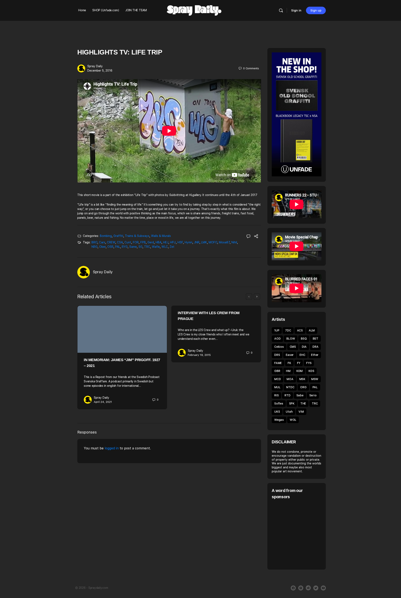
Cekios (279, 346)
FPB (143, 242)
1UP (276, 330)
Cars (102, 242)
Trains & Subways (137, 236)
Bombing (106, 236)
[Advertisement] (307, 534)
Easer (290, 355)
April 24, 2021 (103, 401)
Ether (315, 355)
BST (315, 338)
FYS (308, 363)
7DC (288, 330)
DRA (315, 346)
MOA (290, 379)
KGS (311, 371)
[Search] (281, 10)
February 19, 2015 (199, 355)
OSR (110, 246)
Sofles (278, 403)
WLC (164, 246)
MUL (277, 387)
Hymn (188, 242)
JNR (196, 242)
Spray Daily (95, 66)
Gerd (150, 242)
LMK (204, 242)
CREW (111, 242)
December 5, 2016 (99, 70)
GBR (277, 371)
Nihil (234, 242)
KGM (299, 371)
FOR (136, 242)
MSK (302, 379)
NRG (94, 246)
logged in (112, 448)
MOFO (213, 242)
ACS (300, 330)
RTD (287, 395)
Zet (172, 246)
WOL (293, 419)
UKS (277, 411)
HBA (158, 242)
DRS (277, 355)
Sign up (315, 10)
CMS (293, 346)
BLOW (290, 338)
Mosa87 (224, 242)
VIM (301, 411)
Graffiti (118, 236)
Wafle (156, 246)
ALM (312, 330)
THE (303, 403)
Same (133, 246)
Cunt (127, 242)
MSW (314, 379)
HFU (173, 242)
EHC (302, 355)
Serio (313, 395)
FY (299, 363)
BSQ (304, 338)
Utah (289, 411)
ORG (303, 387)
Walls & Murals (161, 236)
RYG (125, 246)
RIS (276, 395)
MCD (277, 379)
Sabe (299, 395)
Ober (102, 246)
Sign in (296, 10)
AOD (277, 338)
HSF (180, 242)
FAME (278, 363)
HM (288, 371)
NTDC (290, 387)
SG (140, 246)
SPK (291, 403)
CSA (120, 242)
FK (289, 363)
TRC (147, 246)
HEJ (165, 242)
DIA (304, 346)
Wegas (279, 419)
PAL (117, 246)
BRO (94, 242)
